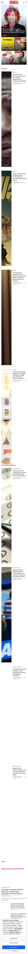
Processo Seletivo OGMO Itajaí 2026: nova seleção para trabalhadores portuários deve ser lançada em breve (18, 916)
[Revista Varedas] (14, 2)
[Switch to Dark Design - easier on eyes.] (23, 2)
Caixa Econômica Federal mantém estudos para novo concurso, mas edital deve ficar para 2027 (19, 573)
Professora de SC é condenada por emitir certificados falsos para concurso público (19, 473)
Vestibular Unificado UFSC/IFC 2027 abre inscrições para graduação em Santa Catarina (12, 891)
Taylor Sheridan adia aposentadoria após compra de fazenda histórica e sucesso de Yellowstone (20, 44)
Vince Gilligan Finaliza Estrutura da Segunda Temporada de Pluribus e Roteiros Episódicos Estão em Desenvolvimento (7, 43)
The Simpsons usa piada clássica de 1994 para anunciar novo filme (7, 59)
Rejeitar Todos (14, 943)
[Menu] (2, 2)
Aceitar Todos (14, 947)
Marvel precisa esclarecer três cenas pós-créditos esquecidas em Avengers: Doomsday (19, 78)
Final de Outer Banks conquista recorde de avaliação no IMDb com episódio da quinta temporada (19, 375)
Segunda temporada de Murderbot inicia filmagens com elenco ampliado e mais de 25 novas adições (20, 58)
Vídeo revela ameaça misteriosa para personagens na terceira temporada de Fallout (19, 177)
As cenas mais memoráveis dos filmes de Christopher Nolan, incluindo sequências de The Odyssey (19, 277)
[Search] (26, 2)
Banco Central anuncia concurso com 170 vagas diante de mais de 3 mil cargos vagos (19, 771)
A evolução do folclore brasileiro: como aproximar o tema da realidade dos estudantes (19, 672)
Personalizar (13, 938)
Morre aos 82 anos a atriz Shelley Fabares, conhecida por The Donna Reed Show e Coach (13, 31)
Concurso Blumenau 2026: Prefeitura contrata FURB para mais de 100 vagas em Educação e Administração (18, 906)
